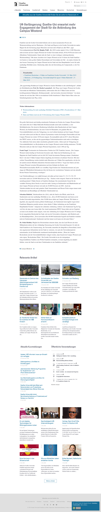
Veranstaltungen (82, 10)
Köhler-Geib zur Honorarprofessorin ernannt (47, 320)
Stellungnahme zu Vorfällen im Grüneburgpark (30, 363)
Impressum (51, 507)
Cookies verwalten (69, 507)
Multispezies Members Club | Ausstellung (66, 356)
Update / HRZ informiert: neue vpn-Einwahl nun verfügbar (34, 355)
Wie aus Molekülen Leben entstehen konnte (50, 459)
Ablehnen (78, 508)
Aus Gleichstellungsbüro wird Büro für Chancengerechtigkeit (32, 379)
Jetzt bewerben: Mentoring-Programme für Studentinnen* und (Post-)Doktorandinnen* (33, 371)
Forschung (26, 10)
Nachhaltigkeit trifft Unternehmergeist (47, 422)
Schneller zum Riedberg (70, 278)
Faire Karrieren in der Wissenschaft (27, 459)
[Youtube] (53, 504)
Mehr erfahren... (84, 505)
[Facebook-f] (50, 504)
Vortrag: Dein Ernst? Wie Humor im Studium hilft (70, 422)
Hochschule (70, 10)
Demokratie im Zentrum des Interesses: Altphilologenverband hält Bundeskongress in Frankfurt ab (29, 282)
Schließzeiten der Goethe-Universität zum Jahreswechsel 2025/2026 (50, 280)
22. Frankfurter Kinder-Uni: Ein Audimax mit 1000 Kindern (28, 320)
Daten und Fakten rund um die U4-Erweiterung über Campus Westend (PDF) (46, 115)
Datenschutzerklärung (60, 507)
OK (74, 508)
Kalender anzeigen (55, 384)
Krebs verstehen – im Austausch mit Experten (67, 372)
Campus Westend (26, 249)
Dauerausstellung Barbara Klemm (64, 360)
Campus (52, 10)
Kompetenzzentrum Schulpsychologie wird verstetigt (70, 320)
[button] (50, 481)
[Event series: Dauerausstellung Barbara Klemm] (62, 358)
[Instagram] (44, 504)
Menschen (61, 10)
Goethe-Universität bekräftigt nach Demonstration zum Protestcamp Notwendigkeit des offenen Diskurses (32, 387)
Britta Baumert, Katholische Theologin (71, 459)
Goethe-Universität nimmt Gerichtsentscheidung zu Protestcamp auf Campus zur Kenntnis (34, 396)
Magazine (67, 2)
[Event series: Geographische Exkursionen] (63, 374)
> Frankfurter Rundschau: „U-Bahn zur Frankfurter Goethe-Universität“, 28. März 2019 (49, 75)
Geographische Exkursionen (63, 376)
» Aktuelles (17, 10)
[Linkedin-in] (47, 504)
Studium (45, 10)
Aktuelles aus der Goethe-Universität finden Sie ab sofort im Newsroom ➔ (50, 14)
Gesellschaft (36, 10)
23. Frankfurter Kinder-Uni (63, 381)
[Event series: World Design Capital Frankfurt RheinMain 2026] (76, 363)
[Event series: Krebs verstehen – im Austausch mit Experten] (63, 370)
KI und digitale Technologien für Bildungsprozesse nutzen (28, 423)
